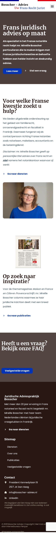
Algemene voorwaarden (12, 531)
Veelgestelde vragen (19, 466)
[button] (52, 6)
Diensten (12, 447)
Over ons (12, 453)
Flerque (24, 526)
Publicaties (13, 460)
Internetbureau (13, 526)
